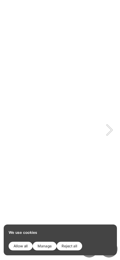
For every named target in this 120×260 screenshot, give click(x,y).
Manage (45, 245)
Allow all (21, 245)
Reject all (69, 245)
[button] (109, 130)
